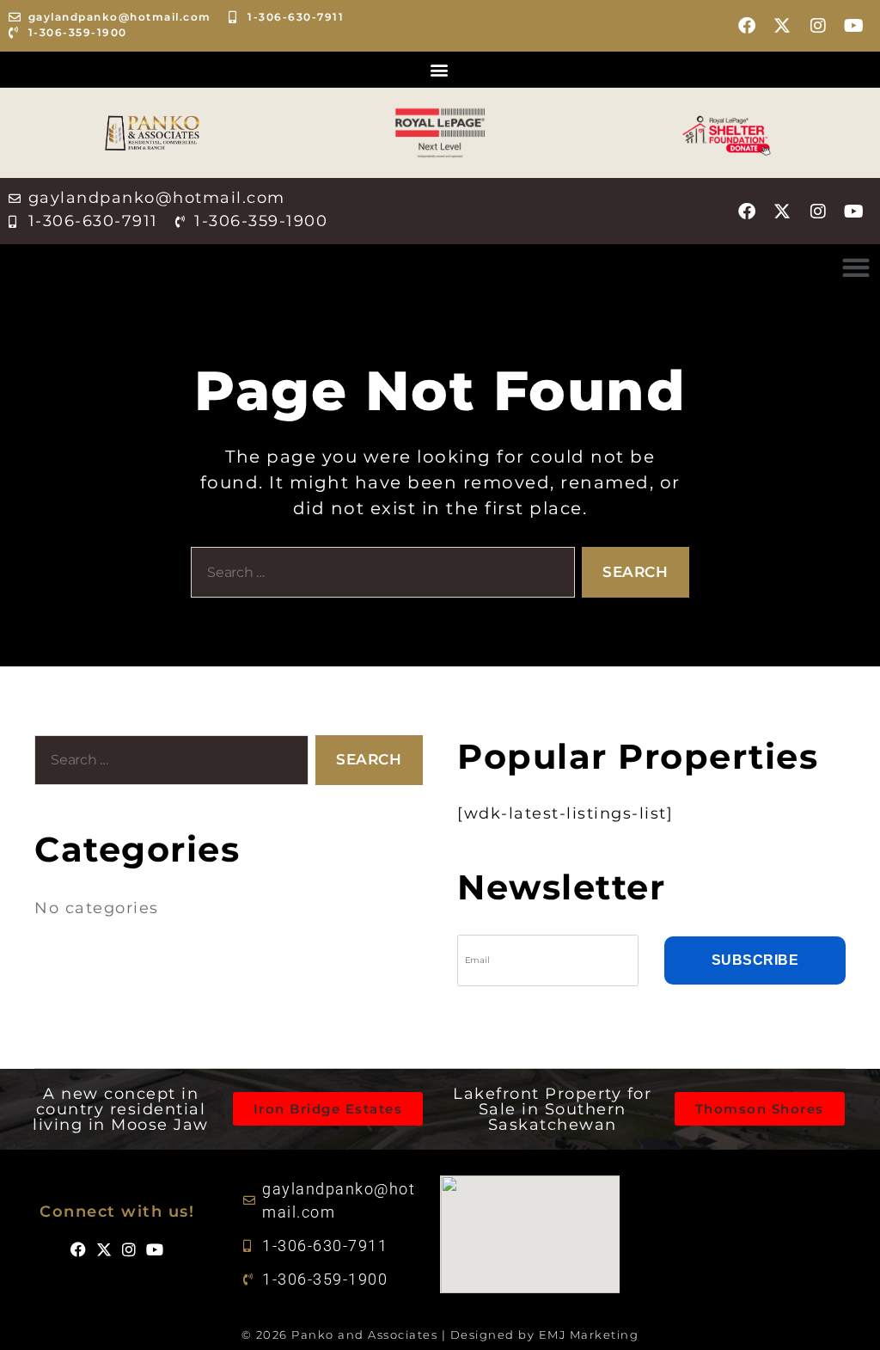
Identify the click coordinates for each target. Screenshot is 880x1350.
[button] (440, 69)
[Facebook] (747, 26)
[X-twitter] (783, 26)
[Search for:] (379, 575)
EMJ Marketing (589, 1334)
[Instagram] (819, 26)
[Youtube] (854, 26)
